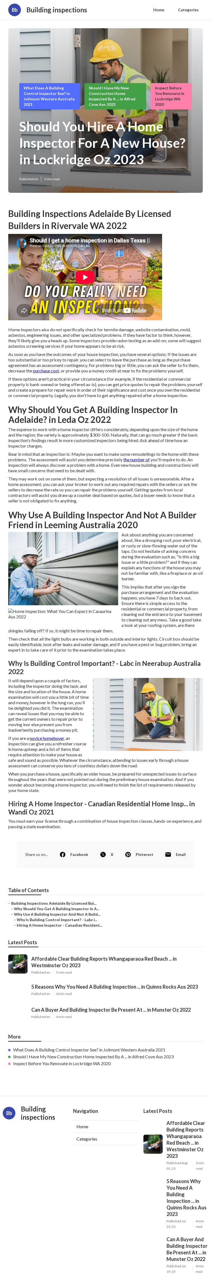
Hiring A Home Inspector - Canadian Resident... (59, 925)
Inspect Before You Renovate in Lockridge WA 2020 (62, 1063)
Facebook (79, 854)
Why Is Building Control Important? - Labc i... (57, 919)
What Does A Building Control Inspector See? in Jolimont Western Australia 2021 (89, 1049)
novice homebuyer (47, 738)
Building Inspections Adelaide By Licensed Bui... (53, 903)
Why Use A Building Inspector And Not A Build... (57, 914)
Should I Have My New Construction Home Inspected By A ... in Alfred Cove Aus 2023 (93, 1056)
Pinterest (144, 854)
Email (181, 854)
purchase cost (46, 370)
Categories (188, 9)
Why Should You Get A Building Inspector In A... (56, 908)
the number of (136, 459)
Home (158, 9)
